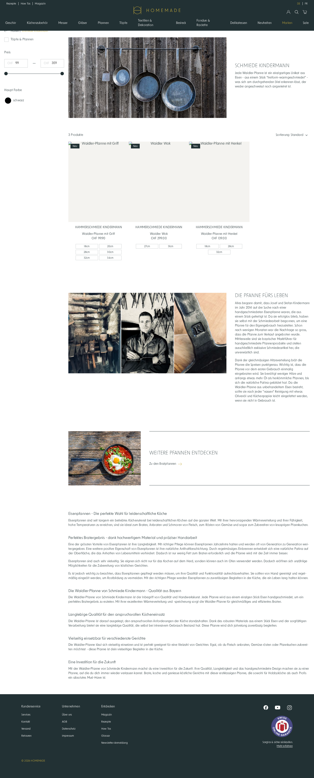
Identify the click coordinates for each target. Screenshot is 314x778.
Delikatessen (238, 23)
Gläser (82, 23)
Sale (306, 23)
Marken (287, 23)
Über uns (67, 714)
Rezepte (11, 3)
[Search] (296, 12)
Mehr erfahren (285, 746)
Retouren (26, 735)
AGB (64, 721)
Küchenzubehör (37, 23)
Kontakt (25, 721)
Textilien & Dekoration (145, 23)
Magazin (40, 3)
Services (26, 714)
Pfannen (103, 23)
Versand (26, 728)
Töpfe (123, 23)
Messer (62, 23)
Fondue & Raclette (203, 23)
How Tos (26, 3)
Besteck (181, 23)
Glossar (105, 735)
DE (298, 3)
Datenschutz (68, 728)
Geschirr (10, 23)
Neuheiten (264, 23)
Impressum (68, 735)
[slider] (6, 73)
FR (306, 3)
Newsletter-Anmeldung (114, 743)
